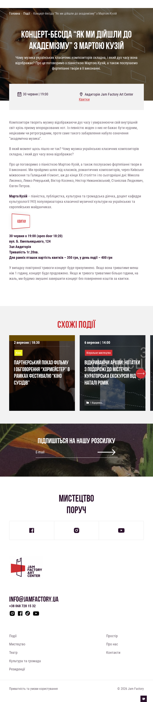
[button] (141, 374)
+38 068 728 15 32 (22, 605)
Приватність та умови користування (33, 688)
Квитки (84, 99)
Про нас (112, 644)
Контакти (113, 652)
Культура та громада (25, 660)
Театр (13, 652)
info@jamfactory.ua (34, 599)
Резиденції (17, 669)
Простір (112, 635)
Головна (14, 13)
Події (26, 13)
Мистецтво (17, 644)
